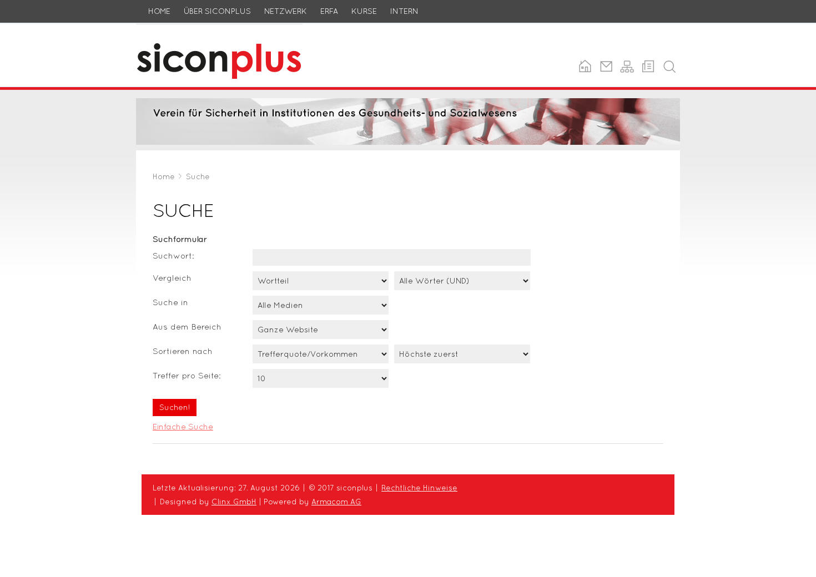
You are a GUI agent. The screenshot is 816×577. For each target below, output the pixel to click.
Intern (404, 11)
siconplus (155, 30)
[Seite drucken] (648, 66)
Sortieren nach (183, 351)
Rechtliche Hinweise (419, 487)
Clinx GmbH (233, 501)
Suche (198, 176)
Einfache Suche (183, 426)
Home (159, 11)
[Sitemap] (627, 66)
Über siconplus (217, 11)
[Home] (585, 66)
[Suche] (669, 66)
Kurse (364, 11)
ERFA (329, 11)
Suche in (170, 302)
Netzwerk (285, 11)
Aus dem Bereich (187, 326)
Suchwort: (173, 255)
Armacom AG (336, 501)
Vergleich (172, 277)
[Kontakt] (606, 66)
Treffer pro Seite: (187, 375)
